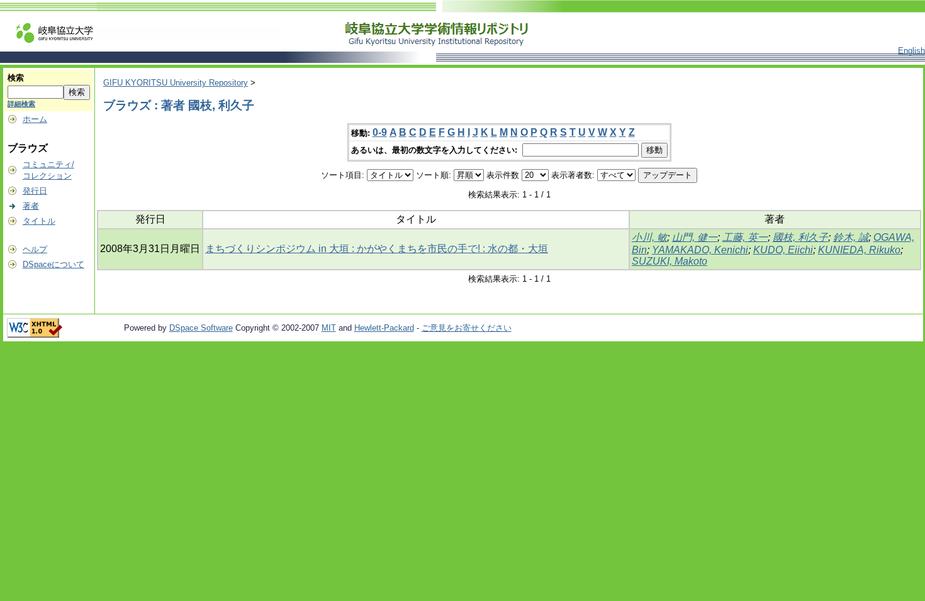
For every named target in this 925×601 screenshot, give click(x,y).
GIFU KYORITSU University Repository (175, 82)
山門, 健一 (694, 237)
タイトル (39, 221)
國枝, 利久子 (800, 237)
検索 (16, 77)
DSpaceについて (53, 264)
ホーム (35, 119)
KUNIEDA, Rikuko (859, 250)
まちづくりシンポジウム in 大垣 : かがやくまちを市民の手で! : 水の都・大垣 (376, 248)
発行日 (35, 191)
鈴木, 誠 (850, 237)
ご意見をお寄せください (467, 328)
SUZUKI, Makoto (669, 261)
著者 (31, 206)
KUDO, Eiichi (783, 250)
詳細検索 (21, 104)
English (911, 50)
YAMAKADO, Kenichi (700, 250)
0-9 (380, 132)
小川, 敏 (649, 237)
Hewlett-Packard (384, 328)
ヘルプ (35, 249)
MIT (329, 328)
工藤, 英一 (745, 237)
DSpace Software (201, 328)
